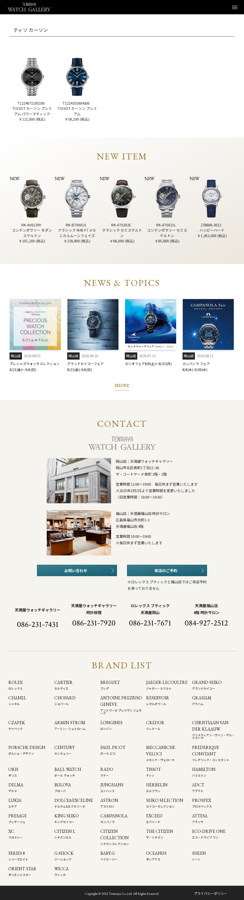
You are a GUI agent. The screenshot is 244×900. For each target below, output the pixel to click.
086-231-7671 (150, 623)
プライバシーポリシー (210, 893)
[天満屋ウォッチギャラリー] (29, 7)
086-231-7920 (94, 623)
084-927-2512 (206, 623)
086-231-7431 (38, 624)
